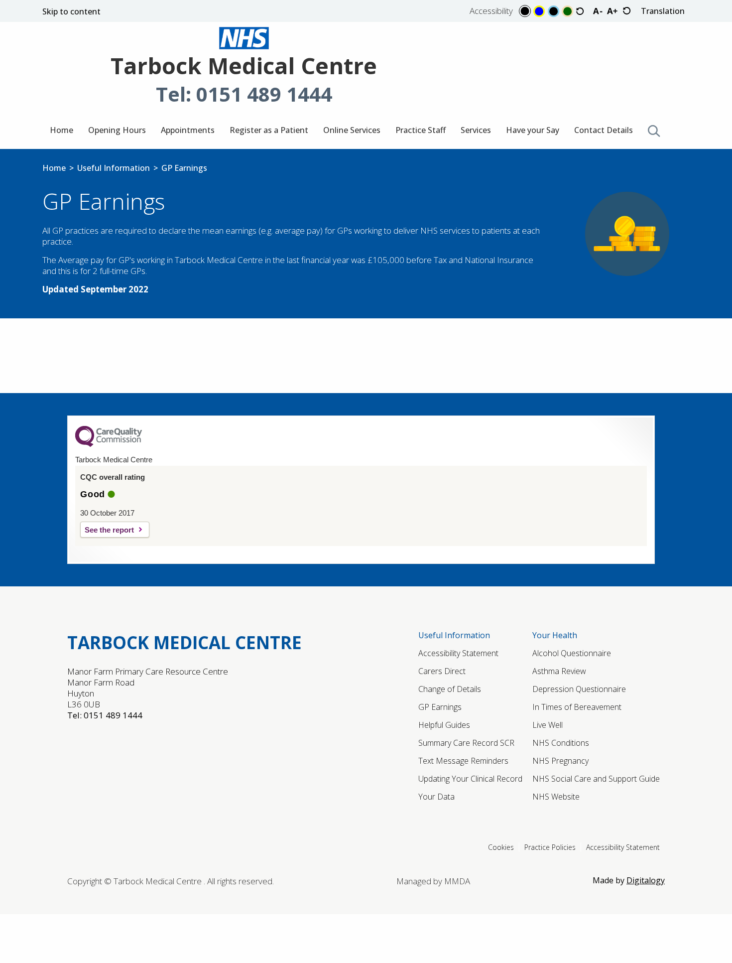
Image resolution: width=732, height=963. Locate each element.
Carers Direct (442, 671)
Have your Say (532, 130)
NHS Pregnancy (560, 760)
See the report (109, 530)
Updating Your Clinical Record (470, 778)
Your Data (436, 796)
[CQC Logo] (108, 444)
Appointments (188, 130)
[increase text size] (612, 10)
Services (476, 130)
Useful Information (113, 167)
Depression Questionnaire (579, 689)
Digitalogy (645, 880)
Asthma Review (559, 671)
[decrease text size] (597, 10)
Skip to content (71, 12)
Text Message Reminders (463, 760)
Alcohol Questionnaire (571, 653)
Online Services (351, 130)
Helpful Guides (444, 724)
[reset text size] (626, 11)
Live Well (547, 724)
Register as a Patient (269, 130)
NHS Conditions (560, 742)
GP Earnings (440, 706)
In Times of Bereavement (576, 706)
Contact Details (603, 130)
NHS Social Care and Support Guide (596, 778)
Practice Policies (550, 847)
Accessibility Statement (458, 653)
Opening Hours (117, 130)
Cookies (501, 847)
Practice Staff (420, 130)
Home (61, 130)
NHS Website (556, 796)
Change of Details (449, 689)
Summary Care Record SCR (466, 742)
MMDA (457, 881)
